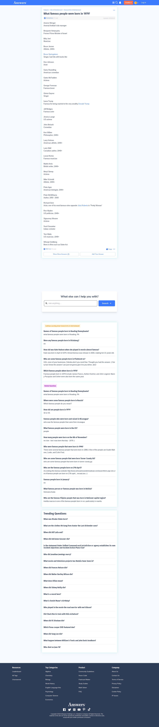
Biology (47, 679)
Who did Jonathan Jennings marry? (57, 554)
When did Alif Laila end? (53, 532)
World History (50, 683)
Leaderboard (16, 671)
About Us (115, 671)
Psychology (49, 691)
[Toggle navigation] (113, 2)
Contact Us (115, 675)
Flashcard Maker (84, 679)
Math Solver (83, 687)
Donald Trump (83, 104)
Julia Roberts (83, 205)
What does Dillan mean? (53, 581)
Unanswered (16, 679)
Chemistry (48, 675)
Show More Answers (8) (61, 254)
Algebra (48, 671)
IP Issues (115, 695)
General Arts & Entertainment (72, 10)
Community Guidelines (86, 671)
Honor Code (83, 675)
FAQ (80, 691)
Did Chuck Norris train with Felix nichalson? (61, 614)
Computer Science (51, 695)
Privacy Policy (116, 683)
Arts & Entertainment (56, 10)
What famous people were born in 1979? (67, 13)
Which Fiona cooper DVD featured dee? (59, 627)
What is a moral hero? (52, 594)
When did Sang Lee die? (53, 634)
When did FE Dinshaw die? (54, 620)
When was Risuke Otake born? (56, 519)
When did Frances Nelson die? (55, 567)
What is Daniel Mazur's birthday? (57, 601)
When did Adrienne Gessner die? (57, 539)
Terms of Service (117, 679)
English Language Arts (53, 687)
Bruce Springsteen (51, 54)
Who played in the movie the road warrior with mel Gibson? (68, 607)
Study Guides (83, 683)
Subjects (46, 10)
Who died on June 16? (52, 647)
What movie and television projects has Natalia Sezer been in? (69, 561)
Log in (143, 2)
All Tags (15, 675)
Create (127, 3)
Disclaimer (115, 687)
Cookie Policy (116, 691)
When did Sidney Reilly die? (55, 587)
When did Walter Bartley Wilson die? (58, 574)
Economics (49, 699)
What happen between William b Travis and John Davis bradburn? (70, 640)
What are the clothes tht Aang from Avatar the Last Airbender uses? (71, 526)
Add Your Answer (98, 254)
